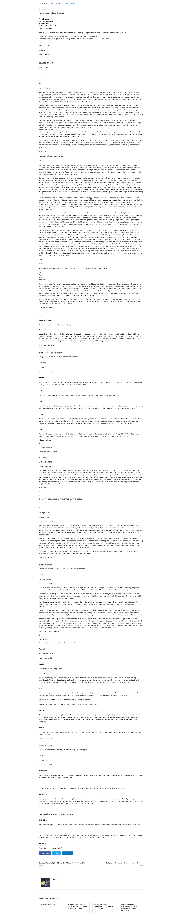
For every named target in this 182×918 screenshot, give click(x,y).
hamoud (60, 3)
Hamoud (56, 879)
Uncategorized (71, 3)
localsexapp (43, 9)
